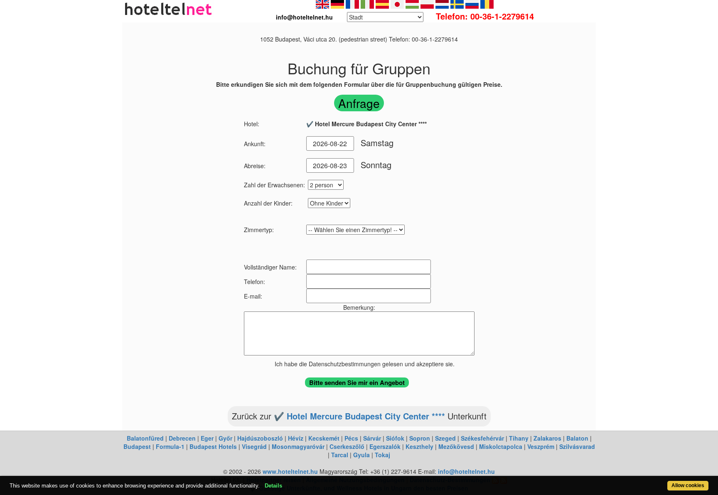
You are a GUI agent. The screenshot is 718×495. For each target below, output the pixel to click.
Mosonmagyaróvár (298, 446)
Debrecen (182, 438)
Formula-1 (170, 446)
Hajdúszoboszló (260, 438)
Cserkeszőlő (346, 446)
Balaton (577, 438)
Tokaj (382, 455)
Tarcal (339, 455)
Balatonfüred (145, 438)
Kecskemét (323, 438)
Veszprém (540, 446)
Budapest (137, 446)
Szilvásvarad (577, 446)
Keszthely (419, 446)
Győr (225, 438)
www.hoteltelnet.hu (290, 471)
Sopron (419, 438)
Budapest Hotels (213, 446)
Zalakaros (547, 438)
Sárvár (372, 438)
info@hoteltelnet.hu (466, 471)
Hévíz (295, 438)
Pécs (351, 438)
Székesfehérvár (482, 438)
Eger (207, 438)
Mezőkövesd (456, 446)
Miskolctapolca (500, 446)
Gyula (361, 455)
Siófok (395, 438)
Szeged (445, 438)
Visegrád (254, 446)
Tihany (519, 438)
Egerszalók (385, 446)
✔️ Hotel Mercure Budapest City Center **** (359, 416)
